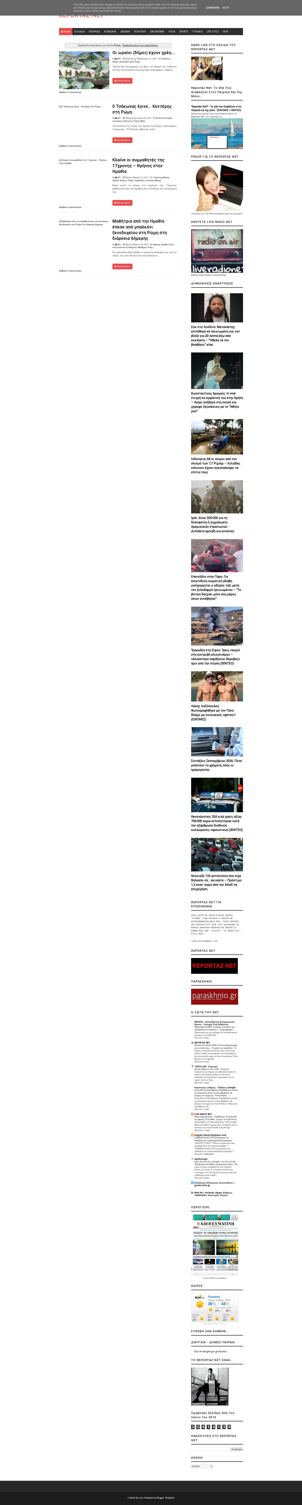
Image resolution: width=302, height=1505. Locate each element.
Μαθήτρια (142, 247)
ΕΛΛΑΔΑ (79, 31)
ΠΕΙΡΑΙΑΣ (94, 31)
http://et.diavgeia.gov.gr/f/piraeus (210, 1351)
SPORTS (183, 31)
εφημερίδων (222, 1278)
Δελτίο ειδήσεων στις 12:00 (206, 1069)
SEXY (225, 31)
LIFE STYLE (213, 31)
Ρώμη (137, 61)
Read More (123, 81)
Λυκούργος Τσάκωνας (122, 121)
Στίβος (142, 121)
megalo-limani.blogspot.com (210, 1135)
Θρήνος (123, 180)
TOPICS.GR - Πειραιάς (206, 1066)
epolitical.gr (201, 1159)
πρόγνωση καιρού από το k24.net (215, 1324)
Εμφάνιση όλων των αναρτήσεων (140, 45)
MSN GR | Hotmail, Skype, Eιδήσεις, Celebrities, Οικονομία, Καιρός (213, 1193)
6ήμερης (156, 244)
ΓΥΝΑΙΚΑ (197, 31)
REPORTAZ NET (81, 16)
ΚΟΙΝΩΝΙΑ (110, 31)
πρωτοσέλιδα (210, 1278)
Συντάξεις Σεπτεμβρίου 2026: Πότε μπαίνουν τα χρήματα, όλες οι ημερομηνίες (216, 765)
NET (119, 58)
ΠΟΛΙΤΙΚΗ (140, 31)
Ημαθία (115, 180)
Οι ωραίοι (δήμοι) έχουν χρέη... (143, 52)
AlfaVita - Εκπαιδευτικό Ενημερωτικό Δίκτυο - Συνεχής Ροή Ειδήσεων (214, 1023)
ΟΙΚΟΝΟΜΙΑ (157, 31)
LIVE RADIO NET (203, 1114)
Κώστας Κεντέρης (164, 118)
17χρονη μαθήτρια (161, 177)
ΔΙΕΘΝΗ (125, 31)
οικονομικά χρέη (126, 61)
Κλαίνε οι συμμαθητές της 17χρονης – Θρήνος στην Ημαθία (138, 165)
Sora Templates (146, 1497)
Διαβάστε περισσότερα (70, 92)
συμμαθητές (139, 180)
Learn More (212, 7)
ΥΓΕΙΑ (171, 31)
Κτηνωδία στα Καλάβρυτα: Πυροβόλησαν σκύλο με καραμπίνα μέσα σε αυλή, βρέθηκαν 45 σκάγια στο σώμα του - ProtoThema (216, 1093)
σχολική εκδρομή (153, 180)
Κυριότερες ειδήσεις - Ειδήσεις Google (215, 1087)
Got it (226, 7)
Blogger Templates (165, 1497)
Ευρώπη (165, 58)
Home (67, 31)
